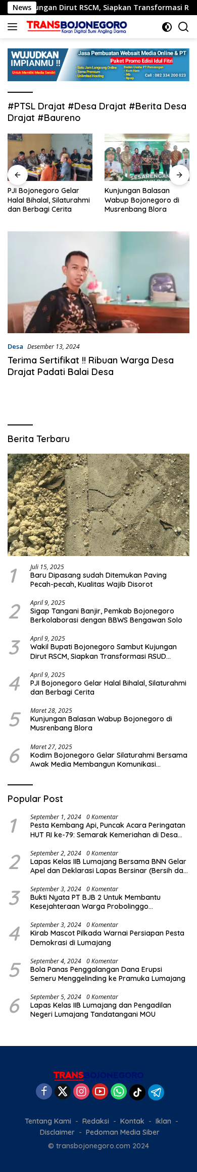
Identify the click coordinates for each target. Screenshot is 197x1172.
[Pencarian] (183, 27)
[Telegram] (156, 1092)
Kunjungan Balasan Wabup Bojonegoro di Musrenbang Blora (142, 199)
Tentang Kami (48, 1121)
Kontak (132, 1121)
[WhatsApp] (119, 1092)
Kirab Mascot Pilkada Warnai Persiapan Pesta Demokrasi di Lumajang (107, 938)
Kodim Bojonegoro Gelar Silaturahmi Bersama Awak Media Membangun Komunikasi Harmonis (108, 760)
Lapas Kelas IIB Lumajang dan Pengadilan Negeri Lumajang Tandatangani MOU (100, 1010)
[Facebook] (44, 1092)
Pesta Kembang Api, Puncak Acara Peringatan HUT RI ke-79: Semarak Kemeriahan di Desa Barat (107, 830)
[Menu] (14, 26)
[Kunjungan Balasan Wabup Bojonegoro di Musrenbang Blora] (147, 157)
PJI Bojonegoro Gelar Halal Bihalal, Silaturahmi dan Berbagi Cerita (49, 199)
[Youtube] (100, 1092)
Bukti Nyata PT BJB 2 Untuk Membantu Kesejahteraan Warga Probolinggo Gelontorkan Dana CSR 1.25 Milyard (95, 902)
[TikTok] (137, 1092)
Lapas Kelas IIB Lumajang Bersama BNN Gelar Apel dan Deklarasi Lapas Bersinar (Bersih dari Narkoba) (109, 866)
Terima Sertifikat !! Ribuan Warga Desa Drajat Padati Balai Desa (91, 366)
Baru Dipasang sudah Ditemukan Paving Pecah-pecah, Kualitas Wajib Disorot (98, 580)
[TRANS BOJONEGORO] (75, 26)
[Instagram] (81, 1092)
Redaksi (95, 1121)
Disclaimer (57, 1132)
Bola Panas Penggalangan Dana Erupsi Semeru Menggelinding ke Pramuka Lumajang (108, 974)
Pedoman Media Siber (123, 1132)
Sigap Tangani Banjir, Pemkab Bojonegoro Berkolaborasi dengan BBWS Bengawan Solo (106, 615)
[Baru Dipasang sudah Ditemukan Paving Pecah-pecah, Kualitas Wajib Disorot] (98, 505)
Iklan (163, 1121)
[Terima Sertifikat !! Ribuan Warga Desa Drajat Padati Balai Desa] (98, 282)
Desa (15, 346)
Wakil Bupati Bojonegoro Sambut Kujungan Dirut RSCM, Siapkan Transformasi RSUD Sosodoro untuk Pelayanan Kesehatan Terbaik (108, 651)
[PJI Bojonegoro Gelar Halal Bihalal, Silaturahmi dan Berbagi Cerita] (50, 157)
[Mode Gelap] (167, 27)
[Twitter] (63, 1092)
